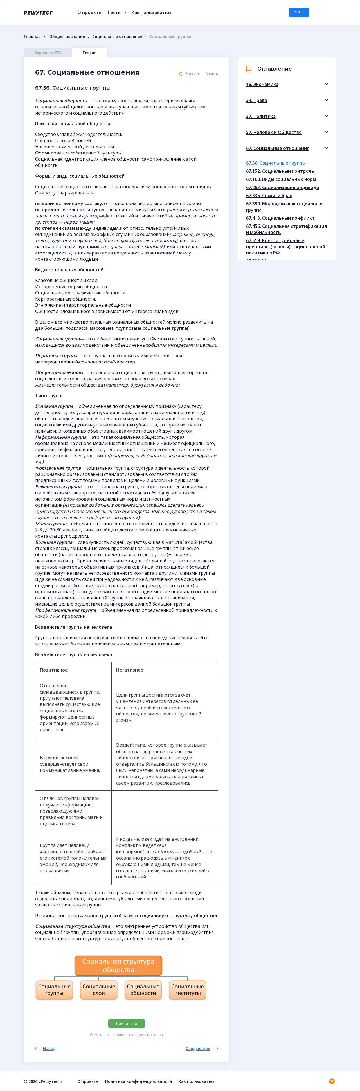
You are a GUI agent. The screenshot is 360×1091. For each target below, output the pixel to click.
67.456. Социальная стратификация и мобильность (286, 229)
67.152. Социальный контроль (280, 171)
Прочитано (126, 1023)
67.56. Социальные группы (276, 163)
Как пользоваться (152, 12)
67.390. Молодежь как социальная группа (285, 207)
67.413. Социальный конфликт (280, 218)
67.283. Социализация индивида (282, 187)
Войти (299, 12)
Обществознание (67, 36)
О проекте (89, 12)
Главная (32, 36)
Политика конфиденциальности (138, 1081)
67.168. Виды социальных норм (281, 179)
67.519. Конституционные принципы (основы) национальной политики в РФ (285, 246)
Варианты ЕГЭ (48, 52)
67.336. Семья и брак (269, 195)
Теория (89, 52)
